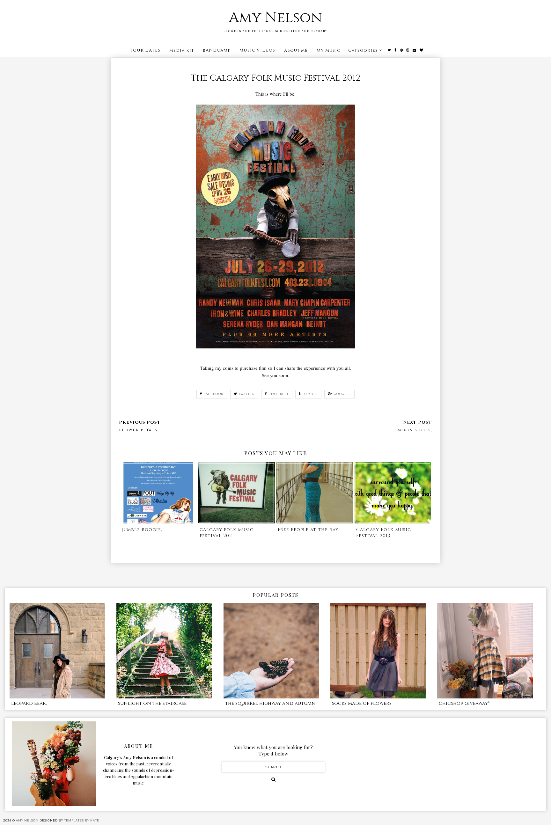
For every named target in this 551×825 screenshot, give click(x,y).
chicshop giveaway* (464, 703)
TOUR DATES (145, 50)
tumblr (310, 394)
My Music (329, 50)
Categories (363, 50)
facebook (213, 394)
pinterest (278, 394)
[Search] (273, 779)
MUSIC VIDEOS (257, 50)
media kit (181, 50)
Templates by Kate (81, 820)
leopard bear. (29, 703)
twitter (247, 394)
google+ (342, 394)
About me (296, 50)
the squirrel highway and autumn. (271, 703)
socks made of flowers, (362, 703)
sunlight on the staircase (152, 703)
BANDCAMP (217, 50)
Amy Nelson (275, 17)
